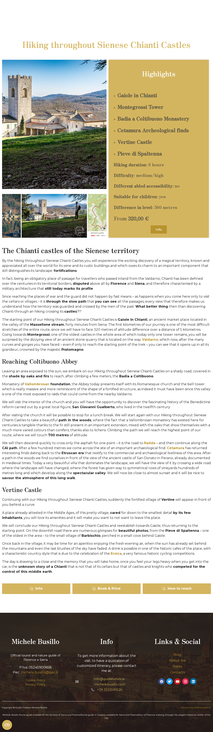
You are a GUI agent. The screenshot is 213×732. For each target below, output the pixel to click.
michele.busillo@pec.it (39, 672)
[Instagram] (185, 681)
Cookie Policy (35, 680)
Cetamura (175, 448)
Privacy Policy (35, 684)
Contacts (177, 672)
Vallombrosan (37, 384)
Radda (149, 443)
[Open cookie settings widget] (7, 725)
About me (177, 660)
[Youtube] (177, 681)
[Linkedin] (193, 681)
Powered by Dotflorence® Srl (196, 707)
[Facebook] (162, 681)
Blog (177, 655)
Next (100, 216)
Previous (8, 216)
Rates (177, 667)
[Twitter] (169, 681)
